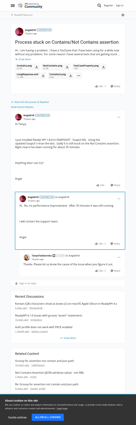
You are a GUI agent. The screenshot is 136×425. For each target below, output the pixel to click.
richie (33, 376)
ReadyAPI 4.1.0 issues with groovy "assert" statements (48, 315)
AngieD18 (30, 30)
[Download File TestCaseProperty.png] (103, 66)
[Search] (99, 5)
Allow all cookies (48, 417)
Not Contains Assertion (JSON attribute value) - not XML (49, 372)
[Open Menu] (123, 15)
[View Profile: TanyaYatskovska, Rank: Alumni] (26, 257)
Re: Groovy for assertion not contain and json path (46, 384)
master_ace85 (37, 388)
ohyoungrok (35, 307)
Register (108, 5)
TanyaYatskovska (42, 255)
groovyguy (36, 319)
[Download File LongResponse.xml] (43, 75)
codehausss (38, 365)
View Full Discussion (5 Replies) (31, 102)
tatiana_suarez (40, 331)
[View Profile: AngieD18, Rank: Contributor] (19, 32)
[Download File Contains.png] (37, 66)
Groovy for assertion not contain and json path (44, 361)
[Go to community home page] (29, 5)
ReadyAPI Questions (23, 14)
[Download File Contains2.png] (71, 75)
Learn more (62, 408)
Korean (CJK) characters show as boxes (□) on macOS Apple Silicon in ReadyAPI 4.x (66, 303)
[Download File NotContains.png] (67, 66)
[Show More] (78, 75)
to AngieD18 (62, 197)
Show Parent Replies (22, 107)
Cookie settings (17, 417)
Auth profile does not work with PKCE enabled (43, 327)
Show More (25, 59)
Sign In (120, 5)
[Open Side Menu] (12, 5)
